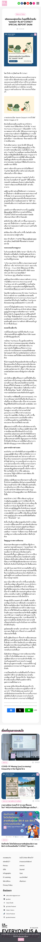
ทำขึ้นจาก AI (16, 289)
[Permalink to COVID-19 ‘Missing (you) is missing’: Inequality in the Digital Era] (20, 747)
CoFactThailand (31, 3)
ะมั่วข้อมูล (15, 508)
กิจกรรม (5, 865)
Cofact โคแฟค (22, 3)
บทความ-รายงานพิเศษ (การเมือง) (12, 801)
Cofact (5, 926)
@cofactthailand (34, 3)
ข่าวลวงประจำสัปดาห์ (26, 861)
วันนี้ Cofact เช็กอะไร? (26, 857)
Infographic (7, 873)
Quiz (21, 873)
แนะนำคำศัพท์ (23, 877)
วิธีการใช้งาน (6, 881)
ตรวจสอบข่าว (7, 857)
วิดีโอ (4, 869)
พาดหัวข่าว (11, 515)
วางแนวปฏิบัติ (8, 454)
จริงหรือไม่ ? (6, 861)
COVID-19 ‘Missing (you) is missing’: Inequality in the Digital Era (16, 767)
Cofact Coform (28, 3)
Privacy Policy (7, 885)
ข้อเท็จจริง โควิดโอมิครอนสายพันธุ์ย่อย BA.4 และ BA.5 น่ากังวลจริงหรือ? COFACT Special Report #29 (19, 846)
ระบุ (14, 275)
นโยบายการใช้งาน (23, 936)
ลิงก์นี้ (31, 698)
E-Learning (7, 877)
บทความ (5, 763)
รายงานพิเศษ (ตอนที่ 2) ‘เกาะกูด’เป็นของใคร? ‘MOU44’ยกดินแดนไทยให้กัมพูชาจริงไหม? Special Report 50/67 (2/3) (19, 807)
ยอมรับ (21, 939)
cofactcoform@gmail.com (13, 895)
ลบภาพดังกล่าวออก (30, 239)
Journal (22, 869)
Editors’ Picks (20, 14)
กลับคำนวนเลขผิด (11, 501)
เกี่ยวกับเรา (23, 881)
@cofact (19, 3)
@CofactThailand (25, 3)
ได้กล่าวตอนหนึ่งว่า (24, 147)
